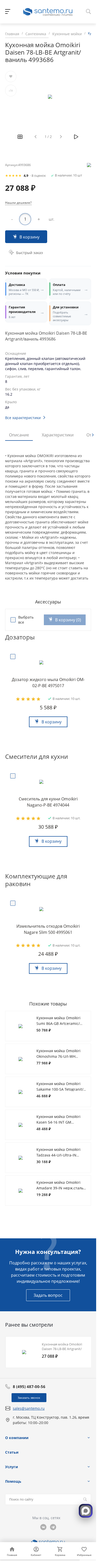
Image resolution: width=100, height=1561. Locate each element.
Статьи (11, 1452)
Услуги (11, 1466)
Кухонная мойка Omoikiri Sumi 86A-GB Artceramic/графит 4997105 (58, 1023)
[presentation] (93, 435)
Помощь (13, 1481)
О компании (16, 1437)
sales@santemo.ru (29, 1408)
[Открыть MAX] (86, 1511)
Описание (19, 435)
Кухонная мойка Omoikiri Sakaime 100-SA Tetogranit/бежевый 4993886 (59, 1089)
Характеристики (58, 435)
